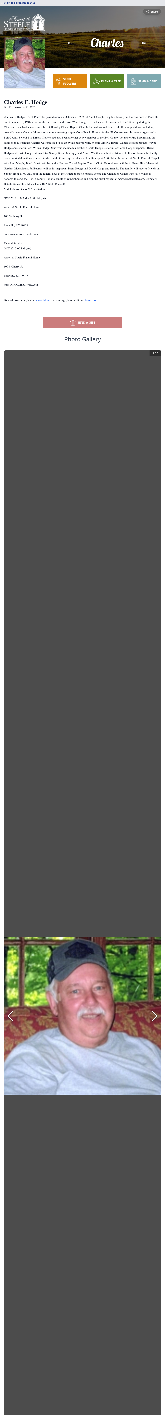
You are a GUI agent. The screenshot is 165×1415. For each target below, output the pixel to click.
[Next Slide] (154, 1016)
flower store (91, 300)
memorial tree (43, 300)
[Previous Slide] (10, 1016)
